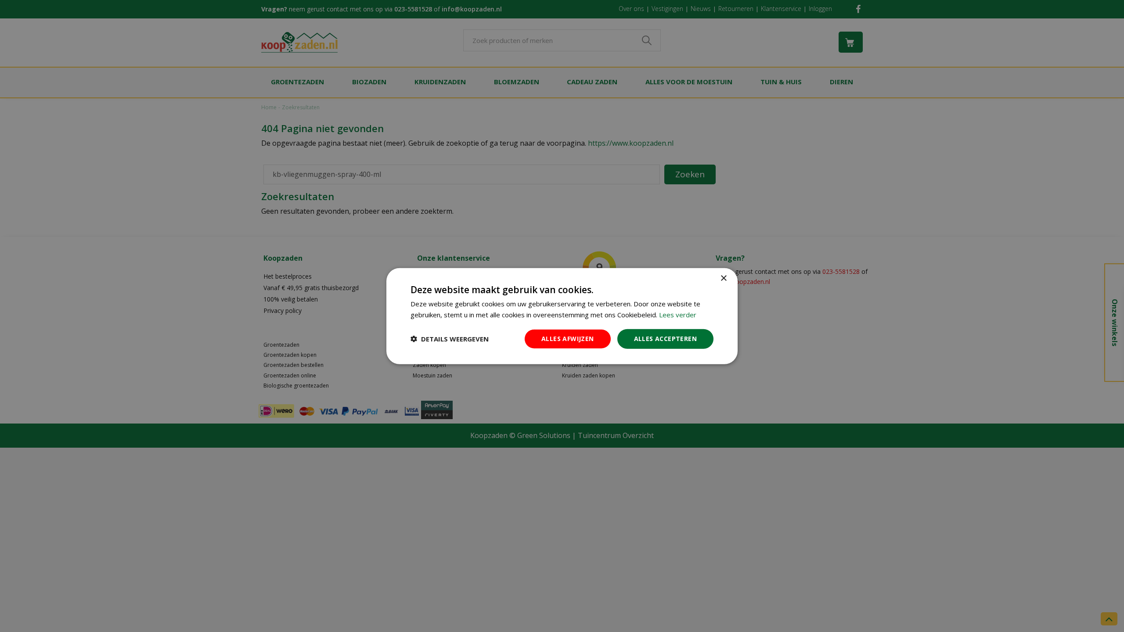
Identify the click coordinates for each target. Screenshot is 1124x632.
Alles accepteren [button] (665, 338)
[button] (450, 339)
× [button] (723, 278)
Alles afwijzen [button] (567, 338)
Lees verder (677, 314)
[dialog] (562, 316)
